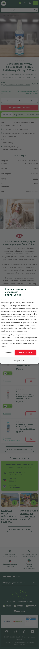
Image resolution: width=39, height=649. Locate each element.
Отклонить (8, 352)
